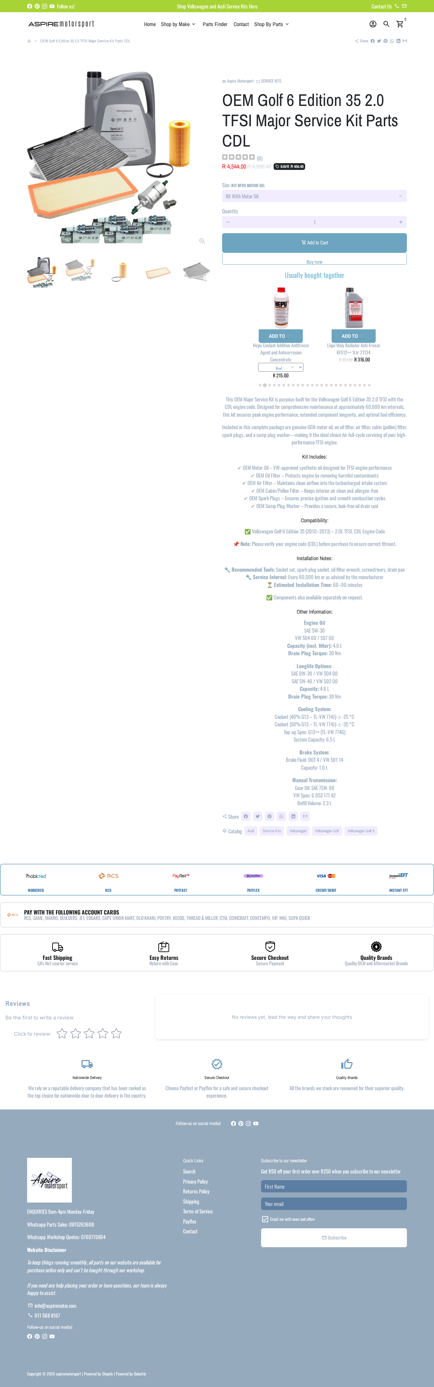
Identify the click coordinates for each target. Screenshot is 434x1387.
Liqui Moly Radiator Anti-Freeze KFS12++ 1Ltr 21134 (353, 349)
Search (189, 1171)
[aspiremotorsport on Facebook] (29, 6)
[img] (238, 157)
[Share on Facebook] (373, 41)
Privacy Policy (195, 1181)
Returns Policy (196, 1191)
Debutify (140, 1374)
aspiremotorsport (68, 1374)
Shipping (191, 1201)
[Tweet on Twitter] (379, 41)
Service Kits (272, 831)
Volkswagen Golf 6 (361, 831)
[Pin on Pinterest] (385, 41)
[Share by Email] (405, 41)
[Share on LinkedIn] (398, 41)
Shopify (107, 1374)
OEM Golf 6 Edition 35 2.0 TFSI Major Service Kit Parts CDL (85, 41)
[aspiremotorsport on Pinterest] (37, 6)
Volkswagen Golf (327, 831)
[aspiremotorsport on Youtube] (52, 6)
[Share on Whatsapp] (392, 41)
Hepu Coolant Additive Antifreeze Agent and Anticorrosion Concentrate (281, 352)
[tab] (260, 385)
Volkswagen (298, 831)
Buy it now (314, 258)
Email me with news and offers (292, 1219)
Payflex (189, 1221)
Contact (241, 24)
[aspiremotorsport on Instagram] (44, 6)
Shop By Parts (272, 24)
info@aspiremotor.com (52, 1305)
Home (150, 24)
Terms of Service (198, 1211)
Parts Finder (215, 24)
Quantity (230, 211)
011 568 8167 (44, 1315)
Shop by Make (178, 24)
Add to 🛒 (281, 335)
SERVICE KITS (268, 81)
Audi (251, 831)
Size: (243, 185)
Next (203, 159)
